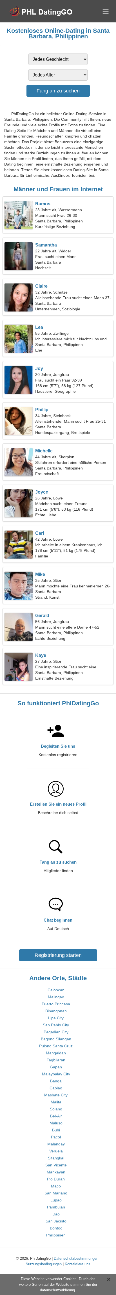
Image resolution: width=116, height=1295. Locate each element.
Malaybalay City (56, 1074)
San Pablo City (56, 1025)
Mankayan (56, 1172)
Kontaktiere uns (77, 1264)
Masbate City (56, 1095)
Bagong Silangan (56, 1039)
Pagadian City (56, 1032)
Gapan (56, 1067)
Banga (56, 1081)
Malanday (56, 1144)
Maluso (56, 1123)
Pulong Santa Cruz (56, 1046)
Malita (56, 1102)
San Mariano (55, 1193)
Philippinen (56, 1235)
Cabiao (56, 1088)
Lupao (56, 1200)
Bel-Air (56, 1116)
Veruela (56, 1151)
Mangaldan (56, 1053)
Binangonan (56, 1011)
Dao (56, 1214)
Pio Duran (56, 1179)
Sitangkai (56, 1158)
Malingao (56, 997)
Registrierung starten (58, 955)
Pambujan (56, 1207)
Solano (56, 1109)
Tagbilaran (56, 1060)
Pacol (56, 1137)
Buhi (56, 1130)
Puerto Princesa (56, 1004)
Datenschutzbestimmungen (76, 1258)
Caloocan (56, 990)
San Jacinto (56, 1221)
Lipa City (56, 1018)
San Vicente (56, 1165)
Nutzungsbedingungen (44, 1264)
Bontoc (56, 1228)
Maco (56, 1186)
